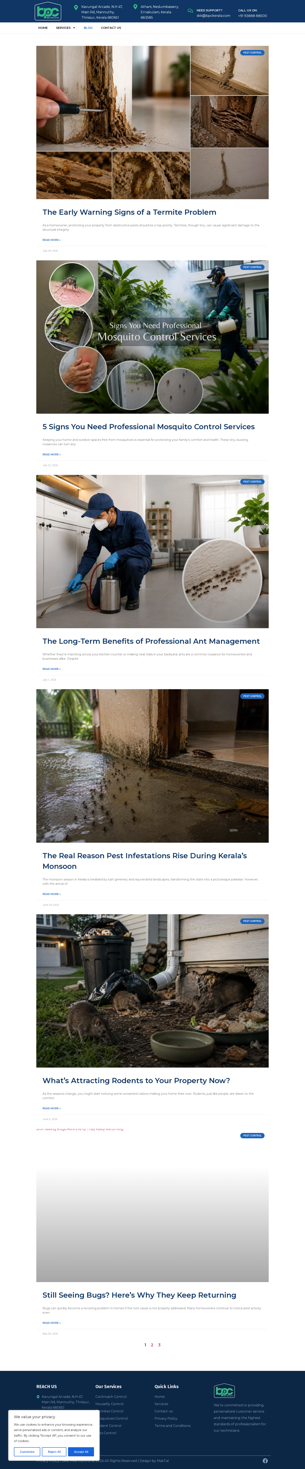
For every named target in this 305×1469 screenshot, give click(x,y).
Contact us (111, 28)
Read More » (52, 239)
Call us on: (247, 10)
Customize (27, 1451)
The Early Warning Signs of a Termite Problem (129, 212)
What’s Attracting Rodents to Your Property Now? (136, 1080)
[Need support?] (190, 10)
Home (43, 28)
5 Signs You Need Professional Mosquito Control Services (149, 426)
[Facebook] (265, 1461)
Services (63, 28)
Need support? (209, 10)
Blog (88, 28)
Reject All (54, 1451)
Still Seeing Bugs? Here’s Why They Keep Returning (139, 1295)
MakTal (163, 1461)
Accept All (81, 1451)
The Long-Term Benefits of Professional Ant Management (151, 641)
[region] (54, 1435)
